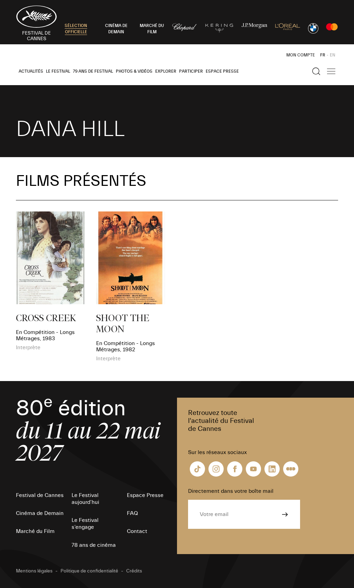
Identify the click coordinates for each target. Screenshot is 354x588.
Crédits (134, 571)
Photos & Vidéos (134, 71)
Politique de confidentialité (89, 571)
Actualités (31, 71)
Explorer (165, 71)
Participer (191, 71)
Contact (137, 531)
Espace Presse (222, 71)
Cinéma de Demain (40, 513)
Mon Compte (300, 55)
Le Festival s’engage (85, 523)
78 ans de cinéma (94, 545)
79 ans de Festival (93, 71)
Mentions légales (34, 571)
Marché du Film (35, 531)
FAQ (132, 513)
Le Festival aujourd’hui (85, 498)
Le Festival (58, 71)
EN (332, 55)
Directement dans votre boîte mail (230, 491)
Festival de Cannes (40, 495)
